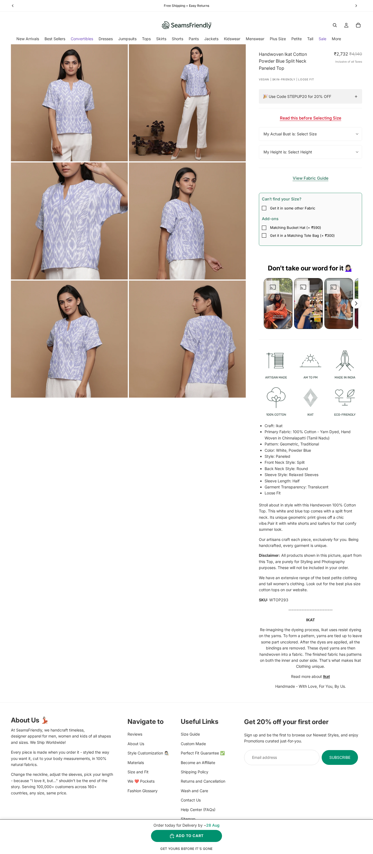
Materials (136, 762)
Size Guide (190, 734)
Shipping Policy (194, 771)
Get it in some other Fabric (292, 208)
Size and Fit (138, 771)
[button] (278, 303)
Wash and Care (194, 790)
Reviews (135, 734)
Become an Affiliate (198, 762)
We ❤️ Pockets (141, 781)
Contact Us (191, 800)
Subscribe (339, 757)
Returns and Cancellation (203, 781)
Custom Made (193, 743)
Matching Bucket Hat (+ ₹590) (295, 227)
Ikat (326, 676)
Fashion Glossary (143, 790)
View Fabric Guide (310, 178)
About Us (136, 743)
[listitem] (336, 39)
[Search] (335, 25)
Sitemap (188, 818)
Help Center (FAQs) (198, 809)
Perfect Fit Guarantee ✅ (203, 753)
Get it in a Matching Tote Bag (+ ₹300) (302, 235)
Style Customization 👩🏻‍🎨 (148, 753)
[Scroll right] (356, 303)
